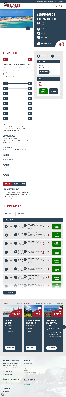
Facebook (7, 392)
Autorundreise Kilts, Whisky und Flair (33, 321)
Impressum (26, 370)
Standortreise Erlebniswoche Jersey (51, 323)
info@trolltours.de (9, 374)
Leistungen (7, 184)
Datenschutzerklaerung (29, 375)
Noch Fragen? (53, 91)
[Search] (56, 6)
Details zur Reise (10, 348)
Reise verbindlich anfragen (43, 91)
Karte (23, 184)
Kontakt (51, 1)
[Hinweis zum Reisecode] (38, 43)
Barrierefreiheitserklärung (30, 372)
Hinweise (16, 184)
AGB (25, 368)
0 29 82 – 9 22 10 (60, 1)
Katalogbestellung (43, 1)
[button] (3, 394)
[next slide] (28, 28)
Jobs (25, 366)
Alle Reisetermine (44, 72)
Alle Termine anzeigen (9, 292)
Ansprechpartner (28, 363)
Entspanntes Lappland (9, 321)
